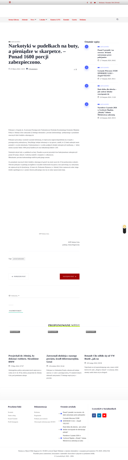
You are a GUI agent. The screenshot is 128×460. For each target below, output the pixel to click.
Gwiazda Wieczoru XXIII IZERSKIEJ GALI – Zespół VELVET (108, 73)
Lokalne (42, 20)
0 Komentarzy (33, 69)
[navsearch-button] (117, 19)
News (32, 20)
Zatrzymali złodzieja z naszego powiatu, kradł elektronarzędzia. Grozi (62, 359)
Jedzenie (25, 20)
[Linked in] (99, 415)
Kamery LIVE (55, 20)
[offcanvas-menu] (11, 2)
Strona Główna (13, 20)
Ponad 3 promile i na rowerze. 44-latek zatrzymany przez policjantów (106, 53)
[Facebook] (88, 2)
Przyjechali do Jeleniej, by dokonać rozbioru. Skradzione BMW (23, 359)
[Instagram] (92, 2)
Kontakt (66, 20)
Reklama (83, 20)
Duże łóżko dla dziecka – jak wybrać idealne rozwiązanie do (107, 91)
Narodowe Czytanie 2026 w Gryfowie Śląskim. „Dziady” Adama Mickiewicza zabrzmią (107, 111)
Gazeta (74, 20)
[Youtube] (96, 2)
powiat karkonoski (18, 259)
